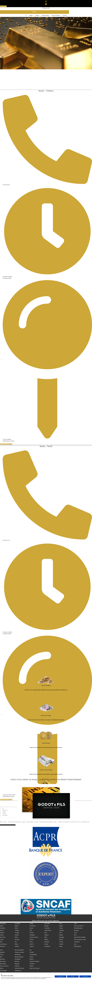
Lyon (75, 944)
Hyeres (31, 928)
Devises (37, 15)
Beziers (46, 939)
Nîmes (16, 944)
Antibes (17, 946)
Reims (16, 928)
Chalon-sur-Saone (19, 952)
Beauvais (17, 963)
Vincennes (47, 928)
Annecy (2, 930)
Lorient (2, 939)
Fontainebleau (33, 954)
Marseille (2, 952)
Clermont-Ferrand (19, 968)
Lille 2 (60, 932)
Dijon (45, 932)
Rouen (60, 946)
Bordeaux (76, 930)
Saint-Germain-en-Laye (80, 939)
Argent (31, 15)
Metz (1, 941)
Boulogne (61, 937)
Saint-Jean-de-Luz (79, 925)
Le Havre (17, 939)
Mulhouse (2, 959)
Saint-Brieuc (3, 963)
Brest (45, 937)
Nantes (31, 966)
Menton (31, 959)
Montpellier (3, 923)
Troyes (61, 928)
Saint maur (2, 937)
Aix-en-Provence (4, 966)
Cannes (61, 941)
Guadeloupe (18, 970)
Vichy (1, 950)
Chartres (17, 966)
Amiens (31, 923)
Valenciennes (47, 930)
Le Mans (17, 930)
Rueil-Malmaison (78, 928)
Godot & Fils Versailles (79, 937)
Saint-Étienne (77, 946)
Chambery (2, 928)
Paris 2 (31, 941)
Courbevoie (33, 925)
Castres (61, 944)
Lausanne (32, 963)
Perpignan (32, 935)
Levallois (61, 930)
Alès (31, 930)
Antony (2, 935)
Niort (75, 935)
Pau (16, 941)
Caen (75, 923)
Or (25, 15)
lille (30, 950)
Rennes (16, 925)
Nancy (16, 937)
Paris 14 (32, 939)
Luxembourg (3, 944)
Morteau (17, 961)
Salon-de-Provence (34, 968)
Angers (61, 925)
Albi (1, 956)
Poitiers (31, 932)
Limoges (17, 932)
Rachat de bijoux (56, 15)
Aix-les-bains (3, 970)
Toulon (1, 954)
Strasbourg (47, 946)
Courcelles (76, 941)
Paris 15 (32, 944)
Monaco (46, 935)
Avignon (32, 946)
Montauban (18, 954)
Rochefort (2, 946)
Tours (75, 932)
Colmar (46, 944)
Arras (60, 923)
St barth (32, 952)
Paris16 (61, 939)
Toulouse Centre (34, 937)
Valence (2, 932)
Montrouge (3, 961)
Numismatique (45, 15)
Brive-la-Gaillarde (19, 950)
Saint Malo (47, 923)
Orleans (17, 935)
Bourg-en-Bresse (19, 956)
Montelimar (18, 959)
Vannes (31, 956)
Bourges (46, 925)
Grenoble (46, 941)
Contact (65, 15)
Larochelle (17, 923)
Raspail (61, 935)
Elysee (1, 925)
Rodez (1, 968)
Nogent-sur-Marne (34, 961)
